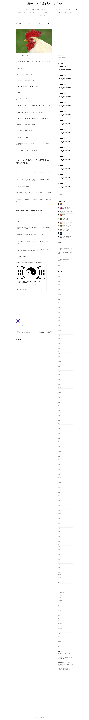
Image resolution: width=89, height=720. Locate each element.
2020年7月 (59, 459)
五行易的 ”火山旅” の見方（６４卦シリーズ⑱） (67, 226)
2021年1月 (59, 443)
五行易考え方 (60, 602)
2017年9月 (59, 546)
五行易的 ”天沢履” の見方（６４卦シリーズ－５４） (67, 212)
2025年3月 (59, 317)
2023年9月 (59, 364)
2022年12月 (60, 387)
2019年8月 (59, 487)
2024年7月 (59, 338)
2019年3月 (59, 500)
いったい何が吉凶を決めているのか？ (44, 332)
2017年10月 (60, 544)
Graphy (47, 717)
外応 (58, 613)
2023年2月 (59, 382)
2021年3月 (59, 438)
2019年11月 (60, 479)
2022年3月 (59, 407)
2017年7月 (59, 551)
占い (16, 21)
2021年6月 (59, 430)
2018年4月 (59, 528)
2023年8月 (59, 366)
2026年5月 (59, 281)
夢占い (59, 615)
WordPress (41, 717)
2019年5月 (59, 495)
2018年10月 (60, 513)
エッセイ (59, 579)
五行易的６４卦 (60, 600)
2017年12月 (60, 539)
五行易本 (59, 597)
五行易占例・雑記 (61, 592)
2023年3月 (59, 379)
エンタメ (59, 582)
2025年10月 (60, 299)
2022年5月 (59, 405)
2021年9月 (59, 423)
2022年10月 (60, 392)
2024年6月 (59, 340)
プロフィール (20, 9)
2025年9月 (59, 302)
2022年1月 (59, 412)
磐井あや (66, 665)
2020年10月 (60, 451)
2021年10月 (60, 420)
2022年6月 (59, 402)
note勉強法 (59, 574)
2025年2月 (59, 320)
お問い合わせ (49, 15)
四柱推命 (59, 610)
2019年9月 (59, 485)
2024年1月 (59, 353)
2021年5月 (59, 433)
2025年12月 (60, 294)
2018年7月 (59, 521)
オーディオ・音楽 (61, 584)
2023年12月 (60, 356)
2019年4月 (59, 497)
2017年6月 (59, 554)
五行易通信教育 (57, 9)
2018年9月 (59, 515)
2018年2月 (59, 533)
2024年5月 (59, 343)
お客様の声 (61, 12)
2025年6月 (59, 310)
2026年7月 (59, 276)
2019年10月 (60, 482)
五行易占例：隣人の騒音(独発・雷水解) (65, 653)
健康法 (59, 605)
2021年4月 (59, 436)
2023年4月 (59, 376)
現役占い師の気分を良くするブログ (44, 3)
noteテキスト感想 (53, 12)
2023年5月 (59, 374)
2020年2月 (59, 472)
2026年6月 (59, 279)
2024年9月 (59, 333)
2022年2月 (59, 410)
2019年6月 (59, 492)
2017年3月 (59, 562)
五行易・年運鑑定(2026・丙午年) (20, 12)
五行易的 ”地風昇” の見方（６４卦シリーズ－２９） (67, 219)
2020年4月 (59, 466)
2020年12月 (60, 446)
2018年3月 (59, 531)
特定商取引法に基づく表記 (40, 15)
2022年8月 (59, 397)
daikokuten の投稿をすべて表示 (21, 325)
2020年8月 (59, 456)
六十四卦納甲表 (63, 57)
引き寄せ (59, 618)
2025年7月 (59, 307)
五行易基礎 (60, 595)
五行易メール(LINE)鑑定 (29, 9)
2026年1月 (59, 292)
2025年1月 (59, 322)
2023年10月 (60, 361)
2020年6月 (59, 461)
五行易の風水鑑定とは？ (43, 12)
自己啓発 (59, 641)
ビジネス (59, 587)
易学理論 (59, 625)
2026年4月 (59, 284)
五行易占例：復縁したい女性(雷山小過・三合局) (67, 208)
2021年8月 (59, 425)
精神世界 (59, 638)
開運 (58, 644)
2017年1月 (59, 567)
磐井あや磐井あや (61, 658)
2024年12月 (60, 325)
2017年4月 (59, 559)
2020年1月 (59, 474)
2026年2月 (59, 289)
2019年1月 (59, 505)
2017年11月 (60, 541)
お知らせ (59, 577)
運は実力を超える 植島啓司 (67, 203)
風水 (58, 646)
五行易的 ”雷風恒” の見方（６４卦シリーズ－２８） (67, 233)
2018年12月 (60, 508)
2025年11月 (60, 297)
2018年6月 (59, 523)
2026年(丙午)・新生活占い (32, 12)
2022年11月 (60, 389)
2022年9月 (59, 394)
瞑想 (58, 636)
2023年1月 (59, 384)
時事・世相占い (60, 628)
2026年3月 (59, 286)
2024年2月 (59, 351)
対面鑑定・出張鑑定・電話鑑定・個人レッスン (44, 9)
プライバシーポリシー (69, 12)
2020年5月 (59, 464)
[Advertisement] (34, 306)
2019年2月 (59, 503)
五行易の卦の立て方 (61, 589)
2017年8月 (59, 549)
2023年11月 (60, 358)
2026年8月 (59, 273)
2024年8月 (59, 335)
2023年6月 (59, 371)
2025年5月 (59, 312)
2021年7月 (59, 428)
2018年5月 (59, 526)
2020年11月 (60, 449)
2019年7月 (59, 490)
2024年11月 (60, 328)
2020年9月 (59, 454)
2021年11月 (60, 418)
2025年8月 (59, 304)
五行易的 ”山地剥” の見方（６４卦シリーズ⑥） (67, 237)
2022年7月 (59, 400)
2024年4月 (59, 346)
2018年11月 (60, 510)
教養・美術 (60, 623)
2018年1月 (59, 536)
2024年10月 (60, 330)
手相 (58, 620)
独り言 (59, 633)
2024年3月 (59, 348)
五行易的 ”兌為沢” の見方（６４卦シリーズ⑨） (67, 230)
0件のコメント (30, 25)
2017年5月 (59, 557)
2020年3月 (59, 469)
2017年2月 (59, 564)
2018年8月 (59, 518)
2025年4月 (59, 315)
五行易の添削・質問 (66, 9)
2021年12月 (60, 415)
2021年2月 (59, 441)
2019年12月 (60, 477)
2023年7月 (59, 369)
